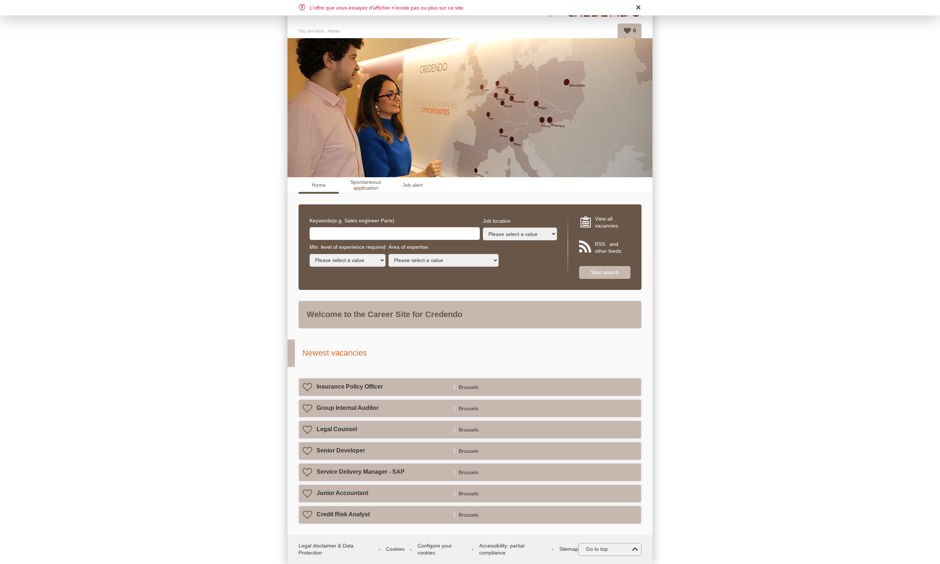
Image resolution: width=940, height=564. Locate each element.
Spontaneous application (365, 185)
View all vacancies (606, 222)
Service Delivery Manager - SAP (361, 472)
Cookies (395, 549)
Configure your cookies (434, 549)
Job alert (412, 185)
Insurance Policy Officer (350, 386)
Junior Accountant (342, 493)
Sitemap (568, 549)
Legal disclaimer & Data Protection (326, 549)
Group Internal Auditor (348, 408)
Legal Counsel (337, 429)
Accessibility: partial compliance (501, 549)
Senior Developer (341, 450)
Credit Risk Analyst (343, 514)
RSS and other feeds (608, 247)
